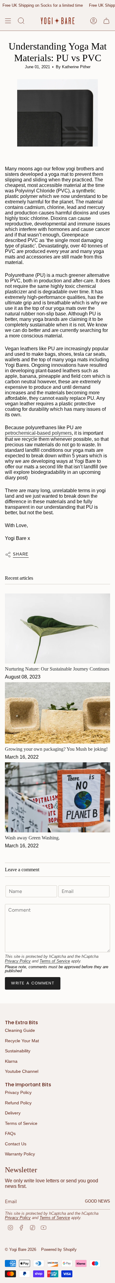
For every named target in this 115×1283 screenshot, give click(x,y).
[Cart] (106, 21)
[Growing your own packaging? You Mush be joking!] (57, 712)
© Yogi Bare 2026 (20, 1249)
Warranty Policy (20, 1153)
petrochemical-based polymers (38, 433)
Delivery (13, 1112)
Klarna (11, 1061)
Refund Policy (18, 1102)
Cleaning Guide (20, 1030)
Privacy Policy (18, 961)
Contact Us (15, 1143)
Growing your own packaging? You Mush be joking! (56, 749)
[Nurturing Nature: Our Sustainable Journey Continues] (57, 628)
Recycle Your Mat (22, 1040)
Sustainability (17, 1050)
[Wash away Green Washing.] (57, 797)
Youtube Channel (21, 1071)
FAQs (10, 1133)
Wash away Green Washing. (32, 837)
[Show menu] (8, 21)
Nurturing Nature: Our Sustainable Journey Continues (57, 668)
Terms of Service (55, 961)
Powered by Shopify (59, 1249)
